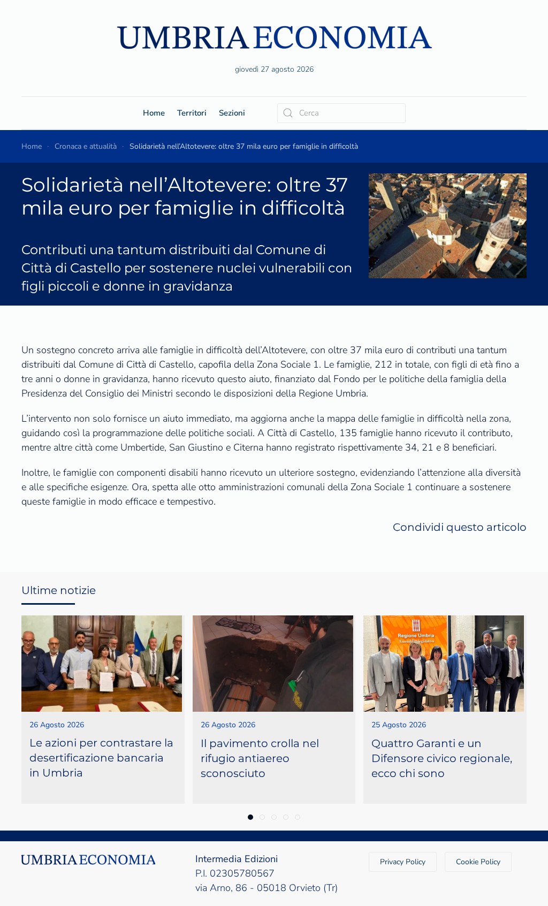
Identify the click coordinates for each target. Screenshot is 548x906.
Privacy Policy (402, 862)
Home (154, 113)
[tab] (250, 817)
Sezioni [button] (232, 113)
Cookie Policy (478, 862)
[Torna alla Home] (274, 37)
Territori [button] (192, 113)
